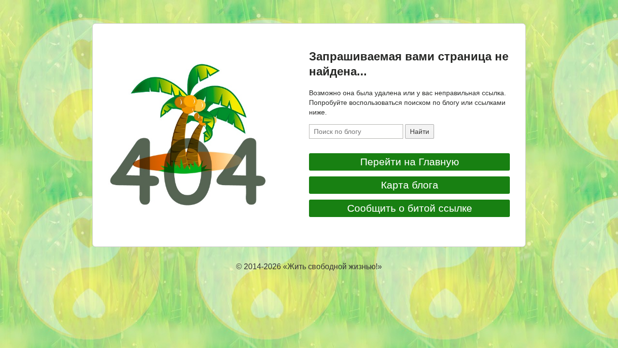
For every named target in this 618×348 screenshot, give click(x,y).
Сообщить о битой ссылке (409, 208)
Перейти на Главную (409, 161)
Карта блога (409, 184)
